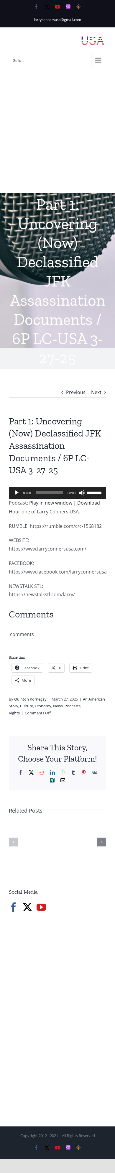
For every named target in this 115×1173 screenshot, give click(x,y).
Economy (43, 706)
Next (96, 392)
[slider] (95, 492)
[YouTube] (41, 907)
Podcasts (72, 706)
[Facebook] (13, 907)
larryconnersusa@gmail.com (57, 19)
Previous (76, 392)
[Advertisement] (57, 132)
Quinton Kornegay (30, 699)
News (58, 706)
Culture (26, 706)
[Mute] (82, 493)
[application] (57, 493)
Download (88, 503)
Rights (14, 713)
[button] (13, 842)
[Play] (16, 493)
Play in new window (50, 503)
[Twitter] (27, 907)
